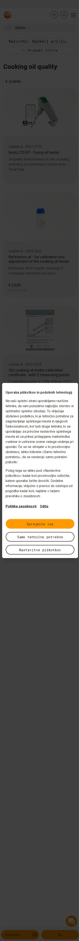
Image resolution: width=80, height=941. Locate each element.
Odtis (44, 506)
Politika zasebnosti (21, 506)
